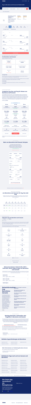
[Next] (28, 26)
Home (3, 375)
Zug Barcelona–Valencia (5, 343)
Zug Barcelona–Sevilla (5, 370)
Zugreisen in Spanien (10, 375)
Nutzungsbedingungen (19, 402)
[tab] (6, 29)
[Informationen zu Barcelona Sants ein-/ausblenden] (27, 333)
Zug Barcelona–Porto (5, 365)
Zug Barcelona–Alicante (23, 370)
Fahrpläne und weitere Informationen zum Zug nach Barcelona (8, 351)
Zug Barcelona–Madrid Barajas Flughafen (7, 368)
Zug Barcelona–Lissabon (14, 363)
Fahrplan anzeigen (8, 72)
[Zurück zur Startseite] (4, 403)
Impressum (13, 402)
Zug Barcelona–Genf (4, 342)
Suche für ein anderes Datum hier (15, 183)
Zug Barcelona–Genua (23, 368)
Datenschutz (26, 402)
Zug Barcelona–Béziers (14, 343)
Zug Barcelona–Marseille (23, 365)
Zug (5, 375)
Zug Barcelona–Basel (14, 360)
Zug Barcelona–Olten (14, 368)
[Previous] (4, 202)
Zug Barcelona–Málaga (14, 370)
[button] (18, 9)
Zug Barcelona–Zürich (23, 342)
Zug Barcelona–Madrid (14, 342)
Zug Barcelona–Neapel (23, 363)
